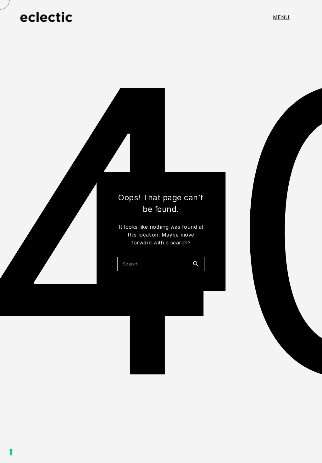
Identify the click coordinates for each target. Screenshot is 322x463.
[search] (198, 264)
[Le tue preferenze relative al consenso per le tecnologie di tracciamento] (11, 452)
